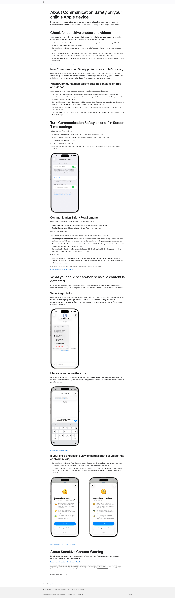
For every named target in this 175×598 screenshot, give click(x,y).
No (59, 584)
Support (49, 589)
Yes (53, 584)
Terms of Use (80, 594)
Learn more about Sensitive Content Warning (65, 562)
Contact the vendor (103, 568)
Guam (130, 594)
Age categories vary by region (59, 450)
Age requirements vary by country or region (63, 64)
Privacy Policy (71, 594)
